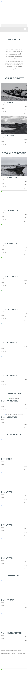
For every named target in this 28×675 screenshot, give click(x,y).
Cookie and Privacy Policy (5, 657)
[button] (14, 25)
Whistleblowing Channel (16, 657)
